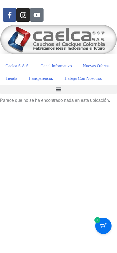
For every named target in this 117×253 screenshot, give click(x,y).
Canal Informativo (56, 66)
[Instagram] (23, 15)
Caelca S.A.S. (17, 66)
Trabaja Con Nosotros (83, 78)
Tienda (11, 78)
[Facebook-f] (9, 15)
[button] (58, 89)
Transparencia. (40, 78)
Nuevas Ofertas (96, 66)
